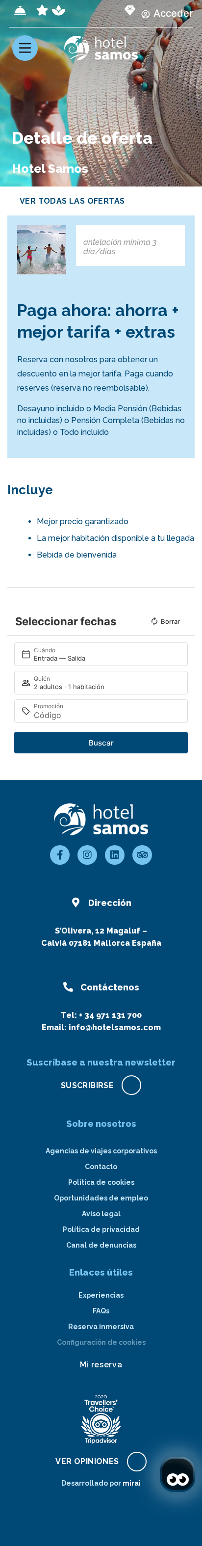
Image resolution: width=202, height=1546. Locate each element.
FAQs (101, 1311)
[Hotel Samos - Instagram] (87, 855)
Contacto (101, 1167)
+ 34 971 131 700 (110, 1015)
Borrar (170, 621)
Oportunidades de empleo (101, 1198)
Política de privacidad (101, 1229)
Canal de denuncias (101, 1245)
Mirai (132, 1483)
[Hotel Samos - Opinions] (142, 855)
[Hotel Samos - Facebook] (60, 855)
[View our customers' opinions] (101, 1419)
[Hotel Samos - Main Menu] (25, 48)
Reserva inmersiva (101, 1327)
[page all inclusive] (42, 10)
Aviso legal (101, 1214)
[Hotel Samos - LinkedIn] (115, 855)
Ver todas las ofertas (72, 201)
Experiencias (101, 1295)
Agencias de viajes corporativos (101, 1151)
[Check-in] (20, 10)
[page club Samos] (130, 10)
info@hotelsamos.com (115, 1027)
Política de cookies (101, 1182)
